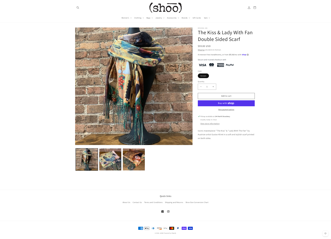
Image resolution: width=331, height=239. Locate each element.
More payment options (226, 109)
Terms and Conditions (153, 202)
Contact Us (137, 202)
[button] (78, 7)
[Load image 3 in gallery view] (134, 159)
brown (203, 76)
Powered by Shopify (170, 233)
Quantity (201, 81)
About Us (126, 202)
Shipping (201, 50)
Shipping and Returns (174, 202)
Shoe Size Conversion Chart (197, 202)
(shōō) (162, 233)
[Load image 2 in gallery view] (110, 159)
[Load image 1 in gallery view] (87, 159)
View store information (210, 123)
